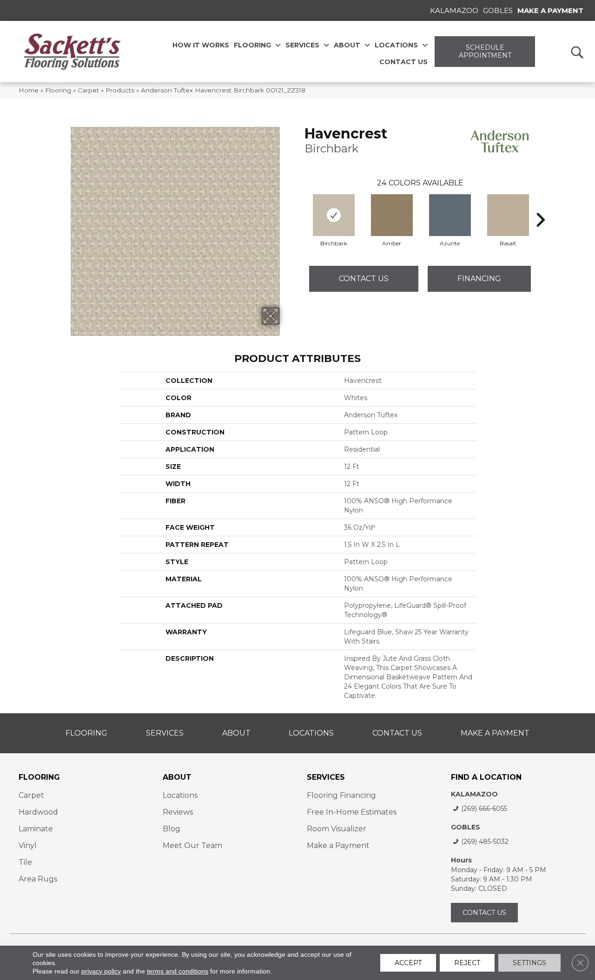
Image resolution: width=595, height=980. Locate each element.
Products (120, 90)
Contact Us (364, 278)
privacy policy (101, 971)
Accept (408, 963)
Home (29, 90)
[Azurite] (450, 215)
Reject (467, 963)
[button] (577, 52)
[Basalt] (508, 215)
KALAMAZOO (474, 794)
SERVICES (326, 777)
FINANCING (479, 278)
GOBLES (465, 827)
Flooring (58, 90)
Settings (529, 963)
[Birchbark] (334, 215)
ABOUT (177, 777)
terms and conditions (177, 971)
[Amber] (392, 215)
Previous (300, 205)
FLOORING (39, 777)
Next (540, 205)
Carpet (88, 90)
